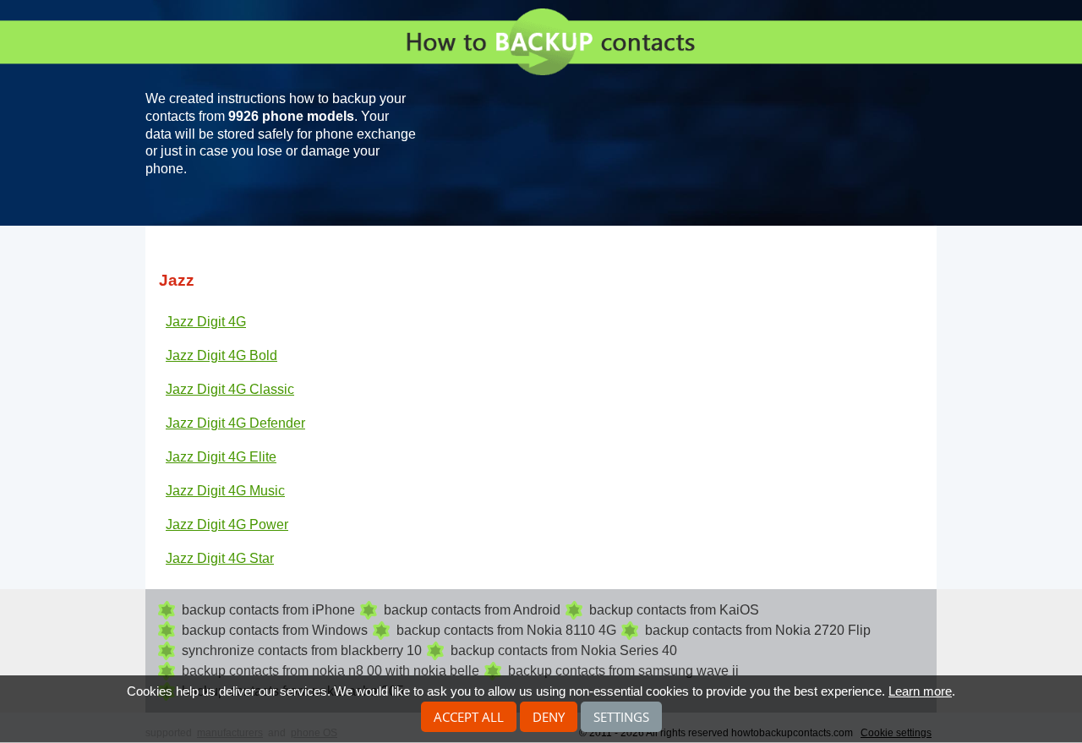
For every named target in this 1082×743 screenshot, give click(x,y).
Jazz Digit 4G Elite (221, 457)
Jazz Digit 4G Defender (235, 423)
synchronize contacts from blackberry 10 (302, 650)
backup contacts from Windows (275, 630)
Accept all (469, 716)
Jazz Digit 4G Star (220, 558)
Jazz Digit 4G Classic (230, 389)
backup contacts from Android (472, 610)
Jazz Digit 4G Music (225, 490)
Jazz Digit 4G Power (227, 524)
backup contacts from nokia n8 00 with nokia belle (330, 671)
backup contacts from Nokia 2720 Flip (758, 630)
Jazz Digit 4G (206, 321)
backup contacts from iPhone (268, 610)
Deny (549, 716)
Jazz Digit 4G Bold (221, 355)
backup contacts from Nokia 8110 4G (506, 630)
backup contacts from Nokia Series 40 (564, 650)
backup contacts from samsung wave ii (623, 671)
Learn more (920, 691)
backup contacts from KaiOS (674, 610)
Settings (621, 716)
